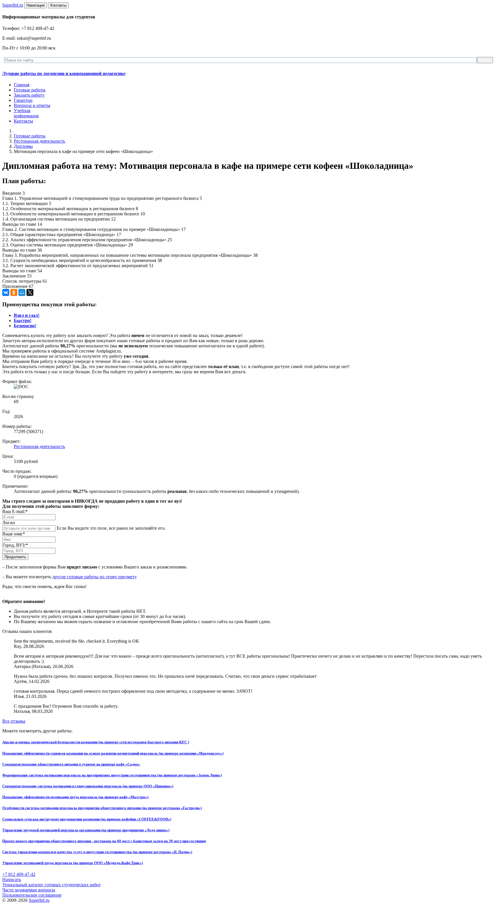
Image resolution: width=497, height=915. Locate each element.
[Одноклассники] (13, 292)
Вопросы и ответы (32, 105)
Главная (21, 84)
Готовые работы (29, 89)
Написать (11, 879)
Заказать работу (29, 95)
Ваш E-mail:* (15, 511)
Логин (8, 522)
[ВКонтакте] (5, 292)
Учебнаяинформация (26, 113)
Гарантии (23, 100)
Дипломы (23, 146)
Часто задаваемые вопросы (28, 889)
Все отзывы (13, 721)
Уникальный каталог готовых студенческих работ (51, 884)
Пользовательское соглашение (32, 895)
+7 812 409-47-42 (18, 874)
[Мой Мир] (21, 292)
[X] (29, 292)
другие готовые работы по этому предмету (94, 576)
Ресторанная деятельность (39, 141)
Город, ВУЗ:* (15, 545)
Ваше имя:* (13, 533)
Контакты (23, 120)
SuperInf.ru (39, 900)
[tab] (26, 315)
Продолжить (15, 557)
